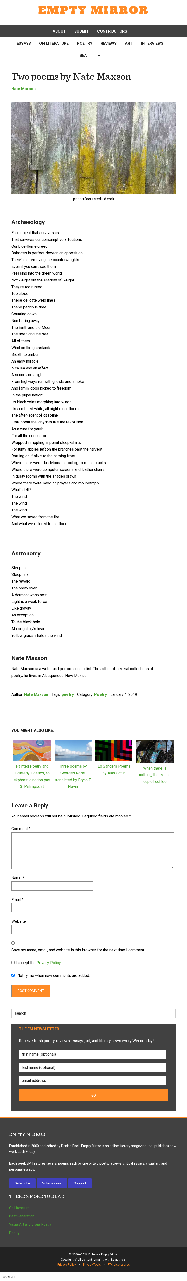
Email (17, 899)
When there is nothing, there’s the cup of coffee (155, 775)
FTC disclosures (119, 1264)
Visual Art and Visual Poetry (30, 1224)
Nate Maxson (23, 89)
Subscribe (22, 1183)
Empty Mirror (93, 10)
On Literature (19, 1208)
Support (80, 1183)
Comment (20, 828)
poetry (68, 694)
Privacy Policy (49, 962)
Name (17, 878)
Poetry (100, 694)
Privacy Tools (92, 1264)
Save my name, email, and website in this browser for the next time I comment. (78, 950)
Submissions (52, 1183)
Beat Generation (21, 1216)
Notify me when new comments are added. (53, 975)
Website (18, 921)
